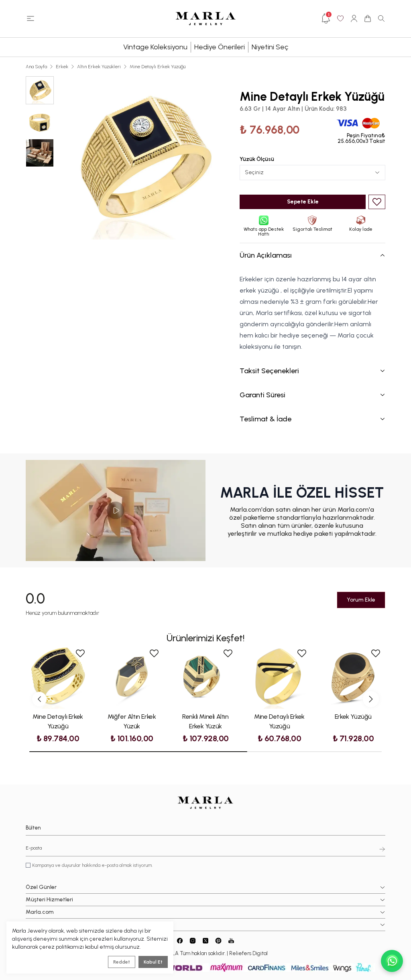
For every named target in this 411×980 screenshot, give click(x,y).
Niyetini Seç (270, 47)
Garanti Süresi (262, 394)
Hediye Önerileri (219, 47)
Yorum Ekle (361, 599)
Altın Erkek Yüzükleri (99, 66)
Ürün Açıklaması (266, 255)
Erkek (62, 66)
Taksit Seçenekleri (269, 370)
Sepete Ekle (303, 201)
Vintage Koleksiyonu (155, 47)
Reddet (121, 962)
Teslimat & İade (265, 419)
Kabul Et (153, 962)
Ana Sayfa (36, 66)
